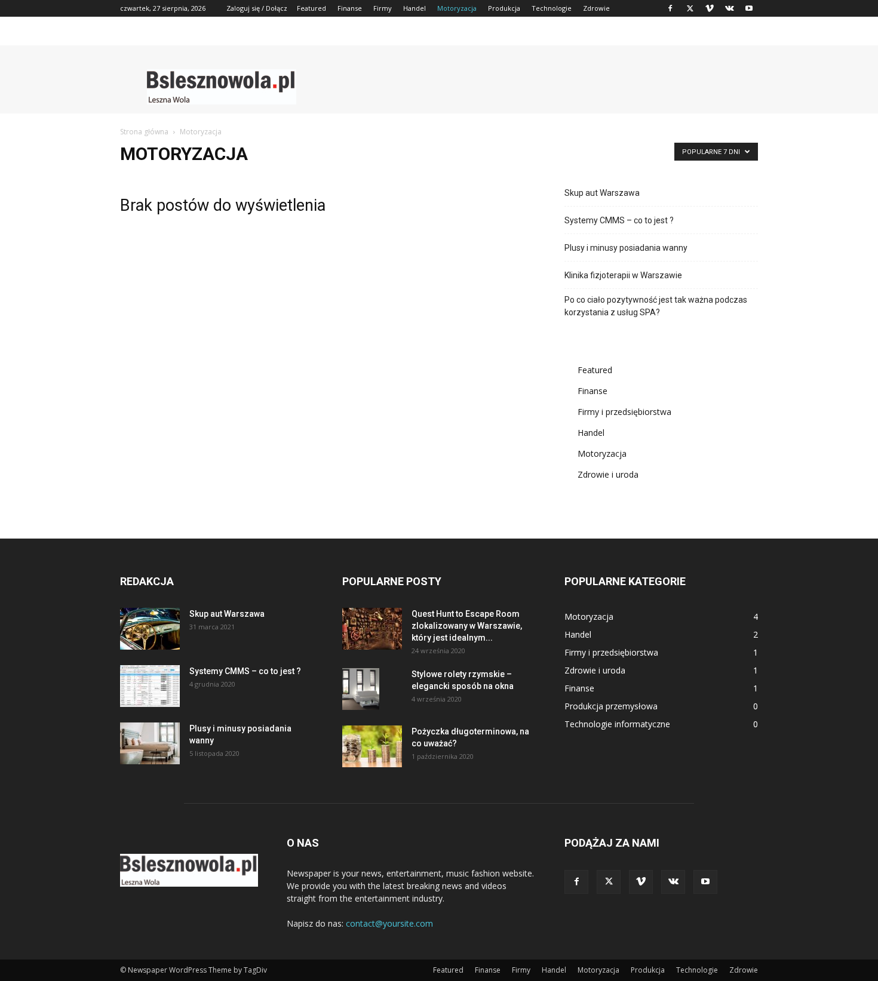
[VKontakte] (729, 8)
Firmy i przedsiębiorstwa (624, 411)
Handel (414, 8)
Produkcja (504, 8)
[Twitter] (690, 8)
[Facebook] (670, 8)
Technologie (552, 8)
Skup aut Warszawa (602, 193)
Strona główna (144, 132)
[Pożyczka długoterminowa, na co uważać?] (372, 746)
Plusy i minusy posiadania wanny (625, 248)
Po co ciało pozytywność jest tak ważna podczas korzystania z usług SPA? (655, 306)
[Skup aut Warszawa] (150, 629)
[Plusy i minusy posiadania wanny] (150, 743)
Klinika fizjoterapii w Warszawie (623, 275)
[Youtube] (749, 8)
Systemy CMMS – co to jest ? (619, 220)
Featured (311, 8)
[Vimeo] (710, 8)
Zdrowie (596, 8)
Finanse (349, 8)
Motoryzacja (457, 8)
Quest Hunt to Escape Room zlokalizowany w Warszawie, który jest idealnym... (467, 625)
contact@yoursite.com (389, 923)
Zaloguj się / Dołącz (256, 8)
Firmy (382, 8)
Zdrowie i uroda (608, 474)
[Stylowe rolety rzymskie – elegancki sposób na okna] (360, 689)
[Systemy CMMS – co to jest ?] (150, 686)
